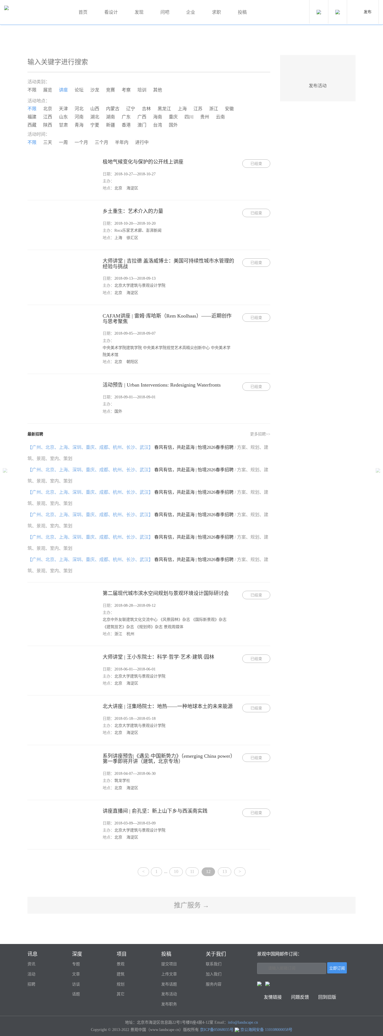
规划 (120, 984)
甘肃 (63, 125)
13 (224, 871)
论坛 (79, 90)
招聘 (31, 984)
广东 (126, 116)
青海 (79, 125)
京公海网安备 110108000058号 (266, 1030)
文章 (76, 974)
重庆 (173, 116)
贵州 (204, 116)
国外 (173, 125)
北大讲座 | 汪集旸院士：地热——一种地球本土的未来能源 (168, 706)
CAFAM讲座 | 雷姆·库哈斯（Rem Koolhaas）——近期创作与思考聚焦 (167, 318)
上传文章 (169, 974)
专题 (76, 964)
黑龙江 (164, 108)
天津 (63, 108)
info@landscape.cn (243, 1022)
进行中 (142, 142)
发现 (139, 12)
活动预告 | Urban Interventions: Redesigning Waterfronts (162, 385)
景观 (120, 964)
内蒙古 (112, 108)
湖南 (110, 116)
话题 (76, 994)
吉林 (146, 108)
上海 (182, 108)
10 (176, 871)
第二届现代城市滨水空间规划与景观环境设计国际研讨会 (166, 593)
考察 (126, 90)
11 (192, 871)
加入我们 (214, 974)
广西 (141, 116)
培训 (141, 90)
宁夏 (94, 125)
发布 (368, 12)
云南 (220, 116)
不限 (31, 90)
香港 (126, 125)
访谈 (76, 984)
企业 (190, 12)
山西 (94, 108)
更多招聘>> (260, 434)
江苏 (197, 108)
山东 (63, 116)
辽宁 (130, 108)
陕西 (47, 125)
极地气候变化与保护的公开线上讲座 (143, 162)
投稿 (242, 12)
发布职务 (169, 1004)
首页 (83, 12)
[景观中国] (35, 12)
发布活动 (169, 994)
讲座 (63, 90)
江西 (47, 116)
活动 (31, 974)
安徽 (229, 108)
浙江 (213, 108)
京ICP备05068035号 (217, 1030)
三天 (47, 142)
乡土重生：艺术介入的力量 (133, 211)
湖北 (94, 116)
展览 (47, 90)
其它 (120, 994)
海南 (157, 116)
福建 (31, 116)
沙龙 (94, 90)
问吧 (164, 12)
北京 (47, 108)
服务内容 (214, 984)
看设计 (111, 12)
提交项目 (169, 964)
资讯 (31, 964)
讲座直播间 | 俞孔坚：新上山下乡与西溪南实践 (155, 811)
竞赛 (110, 90)
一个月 (81, 142)
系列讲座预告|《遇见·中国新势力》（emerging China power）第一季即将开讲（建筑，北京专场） (169, 758)
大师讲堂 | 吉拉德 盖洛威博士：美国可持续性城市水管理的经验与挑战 (168, 263)
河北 (79, 108)
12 (208, 871)
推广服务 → (191, 905)
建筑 (120, 974)
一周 (63, 142)
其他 (157, 90)
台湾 (157, 125)
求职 (216, 12)
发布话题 (169, 984)
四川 (188, 116)
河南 (79, 116)
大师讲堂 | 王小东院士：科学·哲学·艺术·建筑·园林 (158, 657)
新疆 (110, 125)
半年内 (121, 142)
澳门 (141, 125)
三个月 (101, 142)
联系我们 (214, 964)
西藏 (31, 125)
